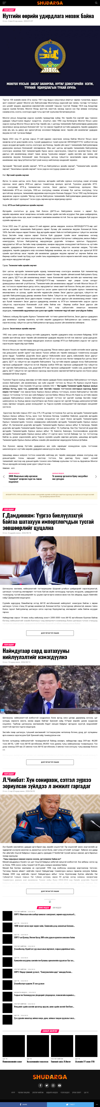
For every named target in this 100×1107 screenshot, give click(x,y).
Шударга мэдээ (52, 1092)
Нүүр (13, 1092)
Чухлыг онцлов (24, 1092)
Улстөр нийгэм (37, 1092)
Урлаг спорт (76, 1092)
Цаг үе (86, 1092)
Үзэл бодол (65, 1092)
